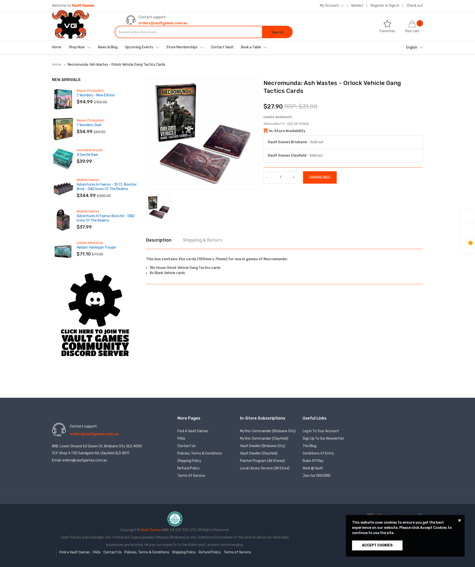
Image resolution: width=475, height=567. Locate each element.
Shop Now (77, 47)
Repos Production (90, 90)
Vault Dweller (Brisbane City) (262, 446)
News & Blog (108, 47)
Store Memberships (181, 47)
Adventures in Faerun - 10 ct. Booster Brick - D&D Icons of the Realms (107, 186)
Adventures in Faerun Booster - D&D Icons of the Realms (106, 218)
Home (56, 47)
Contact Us (186, 446)
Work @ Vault (313, 468)
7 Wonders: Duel (89, 125)
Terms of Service (191, 476)
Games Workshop (90, 243)
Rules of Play (313, 461)
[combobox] (188, 32)
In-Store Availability (287, 131)
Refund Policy (188, 468)
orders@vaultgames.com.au (163, 23)
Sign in (394, 5)
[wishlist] (467, 231)
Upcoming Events (139, 47)
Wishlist (357, 5)
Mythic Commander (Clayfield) (264, 438)
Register (377, 5)
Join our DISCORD (317, 476)
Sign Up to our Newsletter (323, 438)
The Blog (309, 446)
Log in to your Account (321, 431)
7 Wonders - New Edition (96, 95)
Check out (415, 5)
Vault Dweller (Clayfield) (259, 453)
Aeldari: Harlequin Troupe (96, 247)
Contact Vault (222, 47)
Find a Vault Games (192, 431)
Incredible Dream (90, 150)
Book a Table (251, 47)
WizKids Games (88, 180)
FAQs (181, 438)
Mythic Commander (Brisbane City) (268, 431)
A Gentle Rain (87, 155)
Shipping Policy (189, 461)
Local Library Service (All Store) (264, 468)
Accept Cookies (377, 545)
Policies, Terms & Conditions (199, 453)
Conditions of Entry (318, 453)
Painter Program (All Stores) (262, 461)
